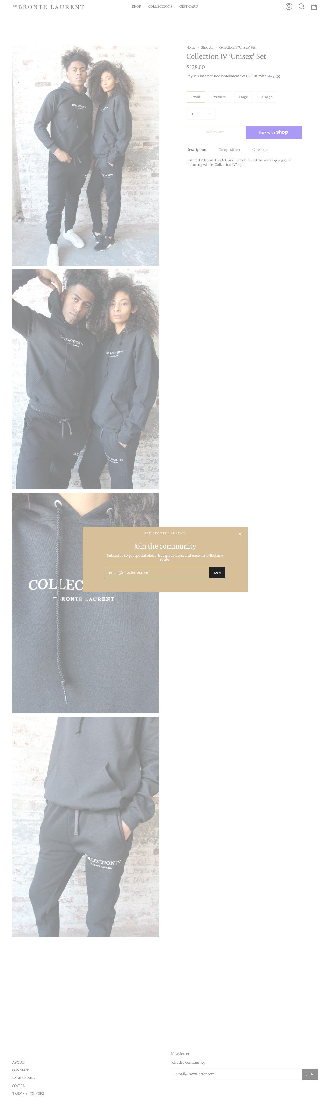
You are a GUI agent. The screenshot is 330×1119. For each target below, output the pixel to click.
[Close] (240, 534)
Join (217, 572)
